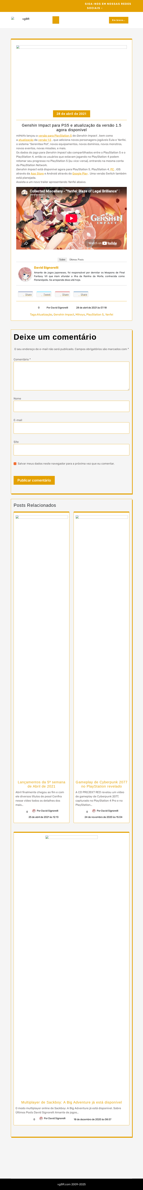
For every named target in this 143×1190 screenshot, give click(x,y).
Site (16, 441)
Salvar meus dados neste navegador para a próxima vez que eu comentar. (66, 463)
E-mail (18, 420)
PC (112, 169)
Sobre (62, 259)
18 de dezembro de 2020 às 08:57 (92, 1119)
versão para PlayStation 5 (55, 135)
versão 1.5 (44, 140)
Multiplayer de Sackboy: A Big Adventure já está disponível (71, 1102)
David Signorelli (46, 268)
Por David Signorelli (57, 307)
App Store (37, 173)
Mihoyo (80, 314)
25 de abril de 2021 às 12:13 (43, 817)
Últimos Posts (76, 259)
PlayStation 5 (95, 314)
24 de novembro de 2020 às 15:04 (103, 817)
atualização (25, 140)
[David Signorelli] (25, 274)
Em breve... (118, 20)
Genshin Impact (64, 314)
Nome (17, 398)
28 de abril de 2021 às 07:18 (91, 307)
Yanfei (109, 314)
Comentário (22, 359)
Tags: (33, 314)
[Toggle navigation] (55, 20)
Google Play (80, 173)
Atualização (44, 314)
